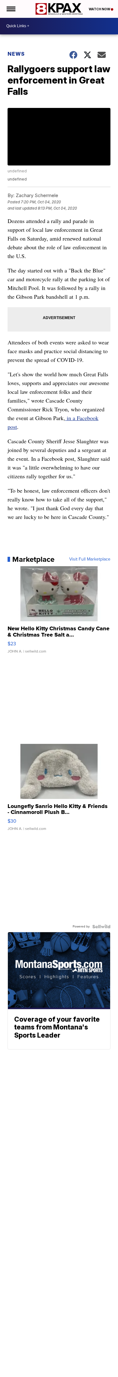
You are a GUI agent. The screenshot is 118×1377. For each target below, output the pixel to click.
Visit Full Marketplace (89, 559)
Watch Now (100, 9)
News (16, 54)
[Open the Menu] (10, 9)
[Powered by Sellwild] (101, 926)
